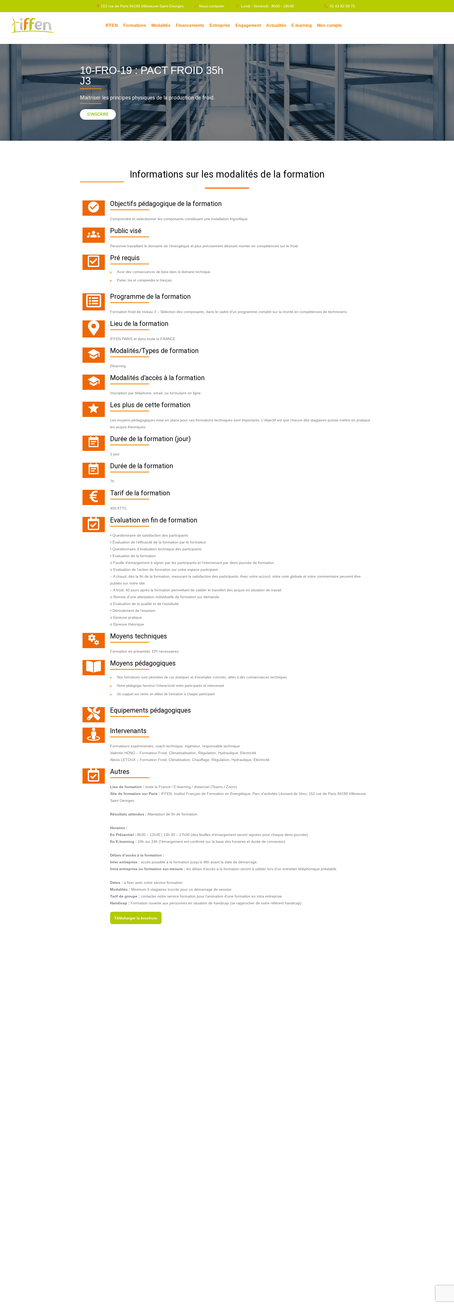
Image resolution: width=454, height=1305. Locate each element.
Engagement (248, 25)
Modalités (161, 25)
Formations (134, 25)
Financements (190, 25)
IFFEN (112, 25)
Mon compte (329, 25)
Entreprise (219, 25)
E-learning (301, 25)
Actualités (276, 25)
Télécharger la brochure (135, 918)
